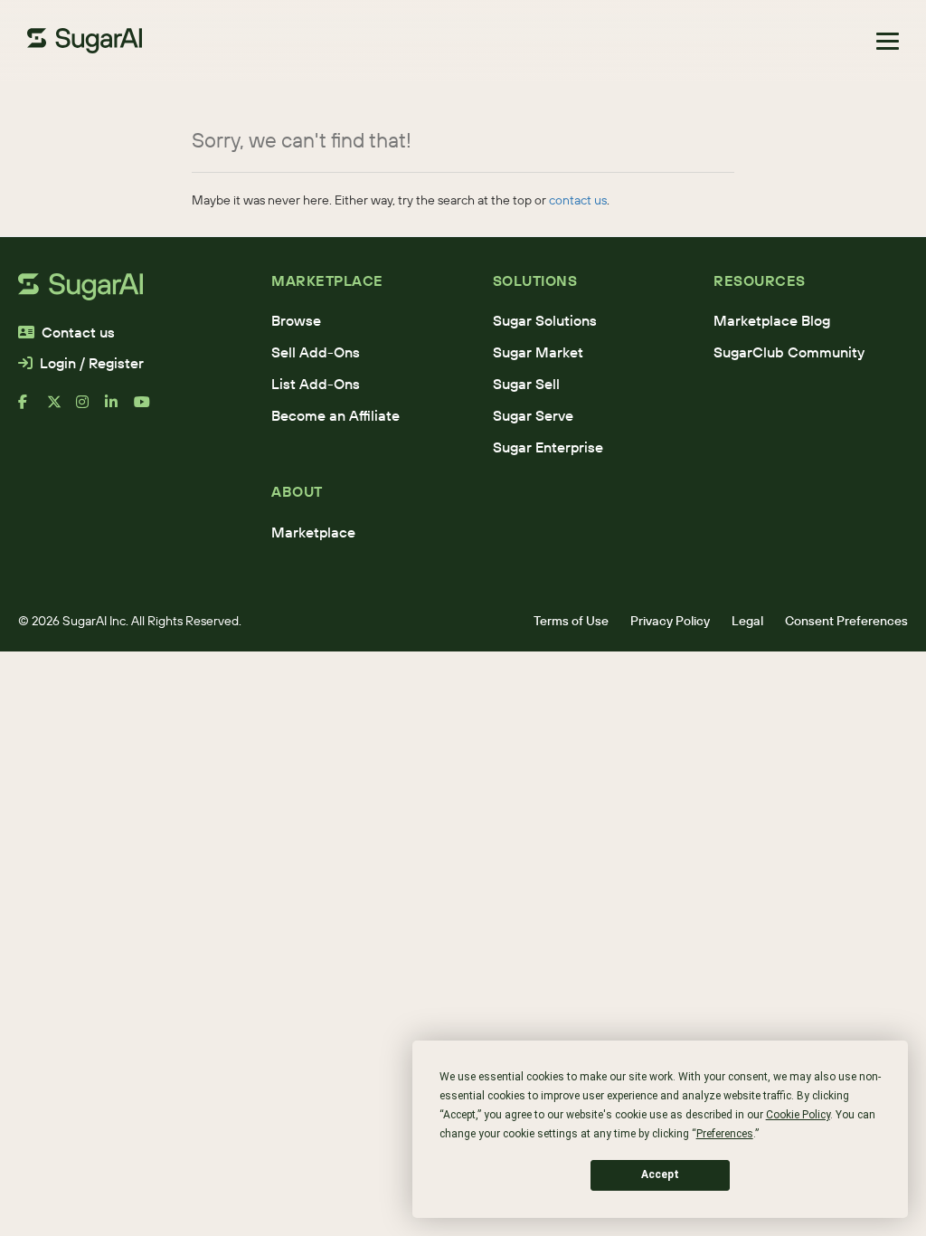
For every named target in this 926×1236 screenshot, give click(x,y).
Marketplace (313, 532)
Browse (296, 320)
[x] (61, 409)
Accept (660, 1174)
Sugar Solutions (545, 320)
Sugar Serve (533, 415)
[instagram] (90, 409)
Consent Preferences (846, 621)
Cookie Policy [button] (798, 1114)
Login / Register (92, 363)
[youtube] (148, 409)
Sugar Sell (526, 384)
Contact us (78, 332)
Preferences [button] (724, 1133)
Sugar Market (538, 352)
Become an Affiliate (335, 415)
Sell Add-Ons (315, 352)
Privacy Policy (670, 621)
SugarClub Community (789, 352)
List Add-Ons (315, 384)
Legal (747, 621)
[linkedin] (119, 409)
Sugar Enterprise (548, 447)
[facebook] (32, 409)
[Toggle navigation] (887, 41)
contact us (578, 200)
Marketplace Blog (771, 320)
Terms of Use (571, 621)
